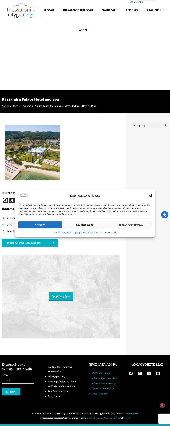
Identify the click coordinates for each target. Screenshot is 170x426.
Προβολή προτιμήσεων (130, 224)
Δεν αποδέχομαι (85, 224)
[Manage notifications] (162, 405)
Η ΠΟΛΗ (49, 10)
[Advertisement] (85, 65)
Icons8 (128, 417)
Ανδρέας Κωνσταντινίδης (104, 378)
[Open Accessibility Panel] (164, 214)
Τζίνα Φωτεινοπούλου (102, 388)
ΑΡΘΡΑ (83, 30)
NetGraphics (132, 413)
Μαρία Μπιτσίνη (99, 393)
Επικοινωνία (110, 232)
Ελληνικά (138, 2)
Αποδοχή (40, 224)
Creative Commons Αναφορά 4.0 (101, 417)
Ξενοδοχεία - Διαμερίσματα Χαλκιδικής (41, 105)
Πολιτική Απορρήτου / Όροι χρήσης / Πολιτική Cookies (78, 232)
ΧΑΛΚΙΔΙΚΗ (154, 10)
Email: (5, 374)
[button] (150, 195)
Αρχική (5, 105)
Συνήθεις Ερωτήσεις (58, 391)
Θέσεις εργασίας (56, 376)
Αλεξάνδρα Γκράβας (101, 372)
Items (15, 105)
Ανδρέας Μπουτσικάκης (103, 383)
